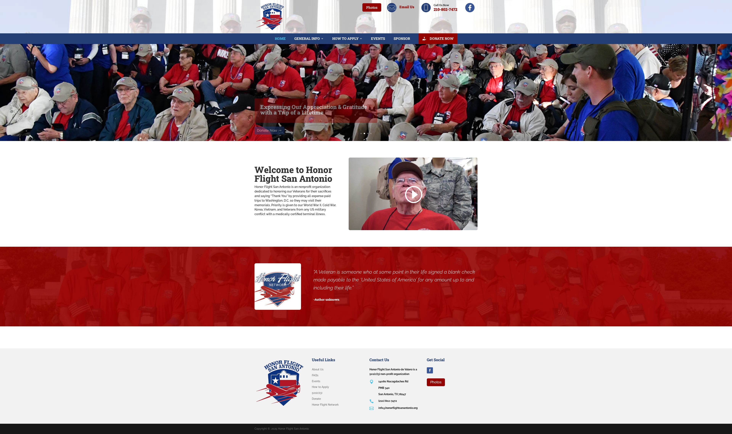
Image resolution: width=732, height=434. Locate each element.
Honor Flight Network (325, 404)
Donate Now (441, 38)
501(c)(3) (317, 392)
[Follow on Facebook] (430, 370)
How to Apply (345, 38)
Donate (316, 398)
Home (280, 38)
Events (378, 38)
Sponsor (402, 38)
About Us (317, 369)
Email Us (406, 7)
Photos (371, 7)
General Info (307, 38)
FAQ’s (315, 375)
